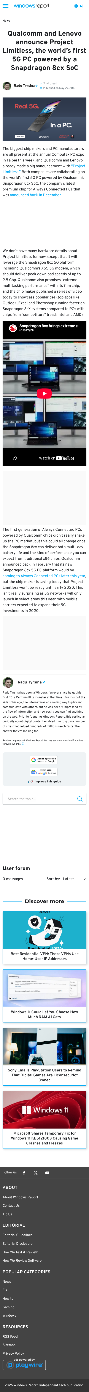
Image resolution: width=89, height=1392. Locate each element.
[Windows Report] (31, 6)
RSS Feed (10, 1337)
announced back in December (35, 195)
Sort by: (53, 879)
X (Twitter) (36, 1173)
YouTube (47, 1173)
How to (8, 1299)
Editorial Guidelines (18, 1235)
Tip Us (7, 1214)
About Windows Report (20, 1197)
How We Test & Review (20, 1252)
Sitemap (9, 1345)
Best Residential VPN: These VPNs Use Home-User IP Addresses (45, 956)
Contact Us (11, 1206)
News (6, 21)
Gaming (8, 1307)
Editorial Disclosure (18, 1244)
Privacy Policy (13, 1354)
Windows (9, 1316)
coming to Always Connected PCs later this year (44, 576)
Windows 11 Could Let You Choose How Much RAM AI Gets (44, 1015)
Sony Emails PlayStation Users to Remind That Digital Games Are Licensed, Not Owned (44, 1075)
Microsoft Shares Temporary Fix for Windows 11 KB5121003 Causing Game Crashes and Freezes (44, 1138)
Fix (5, 1290)
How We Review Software (22, 1261)
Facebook (24, 1173)
